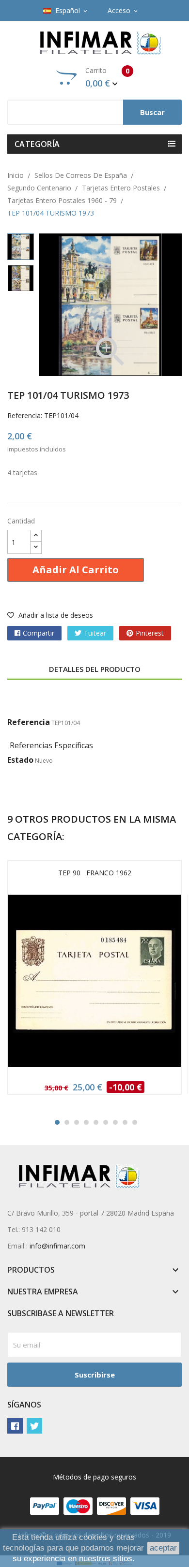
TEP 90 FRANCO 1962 (94, 872)
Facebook (15, 1426)
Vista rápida (94, 983)
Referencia (28, 722)
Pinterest (150, 633)
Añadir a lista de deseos (54, 615)
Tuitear (95, 633)
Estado (20, 759)
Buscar (152, 112)
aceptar (163, 1547)
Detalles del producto (95, 669)
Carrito (107, 77)
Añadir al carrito (75, 569)
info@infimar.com (57, 1245)
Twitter (34, 1426)
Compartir (38, 633)
